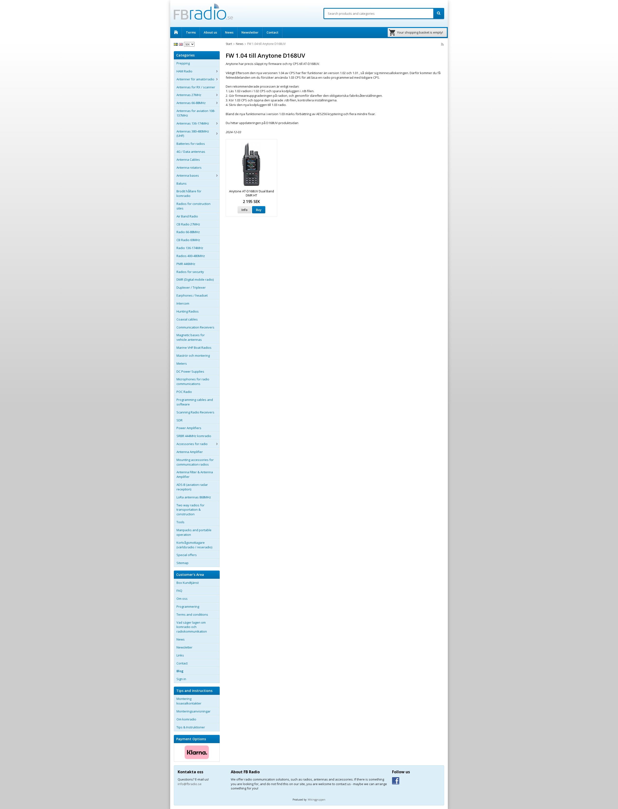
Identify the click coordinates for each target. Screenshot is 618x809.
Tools (180, 522)
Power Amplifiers (188, 428)
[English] (181, 44)
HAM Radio (184, 71)
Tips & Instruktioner (190, 727)
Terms (191, 32)
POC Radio (184, 392)
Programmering (187, 606)
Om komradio (186, 719)
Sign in (181, 679)
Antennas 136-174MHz (192, 123)
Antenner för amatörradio (195, 79)
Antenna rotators (189, 167)
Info (244, 210)
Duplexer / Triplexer (191, 287)
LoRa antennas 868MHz (193, 497)
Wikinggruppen (316, 799)
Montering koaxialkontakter (188, 701)
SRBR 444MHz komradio (193, 436)
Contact (272, 32)
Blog (179, 671)
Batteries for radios (190, 143)
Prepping (183, 63)
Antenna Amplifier (189, 452)
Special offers (186, 555)
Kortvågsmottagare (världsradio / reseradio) (194, 544)
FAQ (179, 590)
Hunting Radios (187, 311)
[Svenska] (176, 44)
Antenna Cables (188, 159)
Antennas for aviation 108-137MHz (195, 113)
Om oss (182, 598)
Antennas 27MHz (188, 95)
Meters (181, 363)
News (229, 32)
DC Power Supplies (190, 371)
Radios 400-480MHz (190, 256)
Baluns (181, 183)
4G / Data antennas (190, 151)
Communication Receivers (195, 327)
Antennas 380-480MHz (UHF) (192, 133)
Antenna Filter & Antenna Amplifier (194, 474)
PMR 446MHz (185, 264)
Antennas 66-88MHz (191, 103)
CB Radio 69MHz (188, 240)
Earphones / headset (192, 295)
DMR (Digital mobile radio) (195, 279)
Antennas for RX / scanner (195, 87)
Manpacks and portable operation (193, 532)
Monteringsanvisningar (193, 711)
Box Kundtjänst (187, 582)
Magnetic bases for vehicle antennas (190, 337)
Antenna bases (187, 175)
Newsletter (250, 32)
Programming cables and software (194, 402)
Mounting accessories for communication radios (195, 462)
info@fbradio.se (190, 784)
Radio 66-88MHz (188, 232)
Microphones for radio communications (192, 381)
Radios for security (190, 272)
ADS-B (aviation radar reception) (192, 486)
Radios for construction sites (193, 206)
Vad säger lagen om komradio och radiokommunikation (191, 627)
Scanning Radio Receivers (195, 412)
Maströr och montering (193, 355)
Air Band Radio (187, 216)
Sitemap (182, 563)
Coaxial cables (187, 319)
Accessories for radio (192, 444)
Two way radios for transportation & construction (190, 509)
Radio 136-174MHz (189, 248)
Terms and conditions (192, 614)
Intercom (182, 303)
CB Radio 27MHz (188, 224)
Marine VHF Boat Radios (193, 347)
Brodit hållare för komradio (188, 193)
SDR (179, 420)
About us (210, 32)
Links (180, 655)
